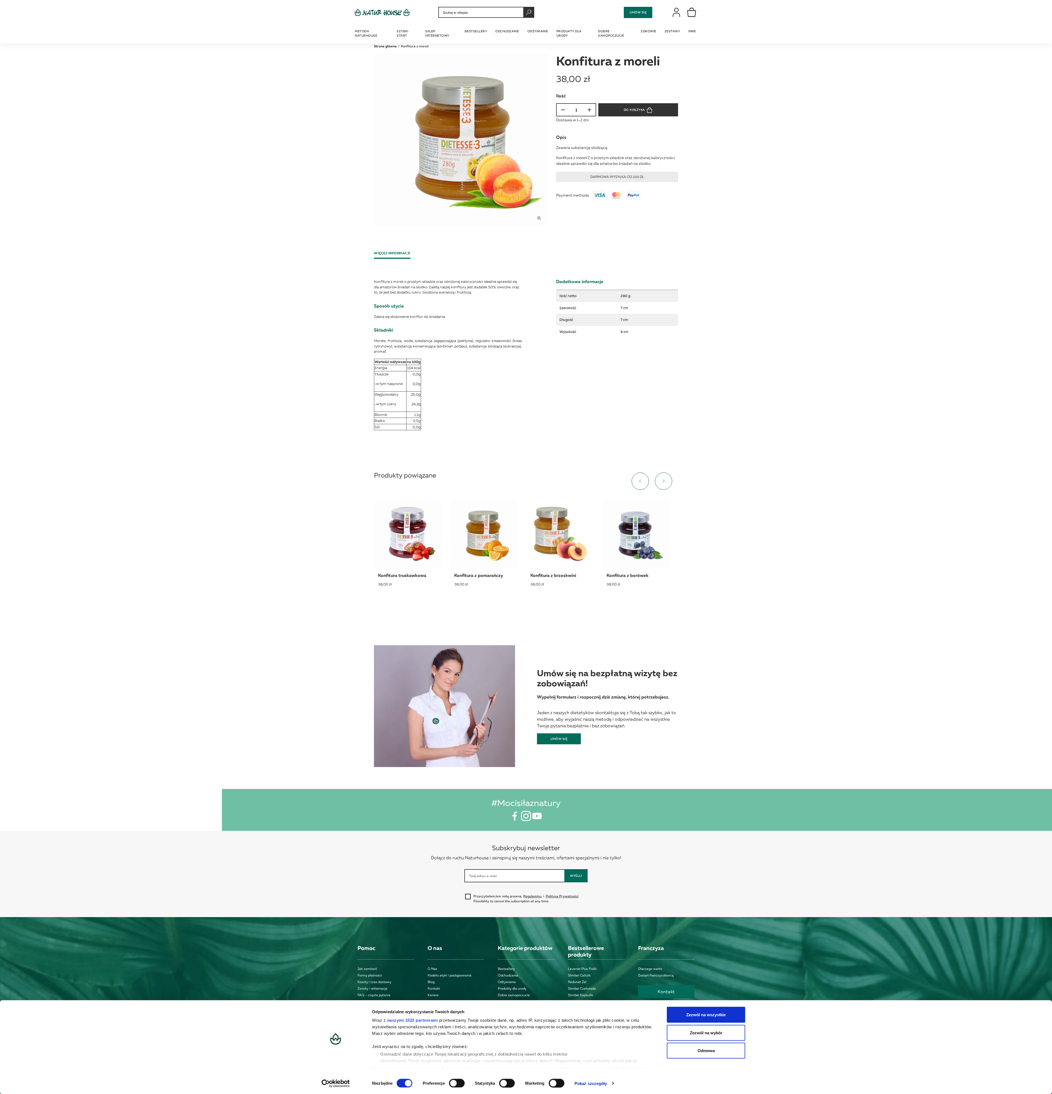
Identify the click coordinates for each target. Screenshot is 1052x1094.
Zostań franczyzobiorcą (656, 975)
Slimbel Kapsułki (580, 995)
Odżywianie (507, 982)
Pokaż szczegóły (590, 1083)
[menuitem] (372, 33)
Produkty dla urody (512, 988)
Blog (431, 982)
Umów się (638, 12)
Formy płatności (370, 975)
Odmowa (706, 1050)
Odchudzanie (508, 975)
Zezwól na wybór (706, 1032)
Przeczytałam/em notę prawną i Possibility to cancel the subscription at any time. (526, 898)
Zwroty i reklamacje (372, 988)
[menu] (526, 33)
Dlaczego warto (650, 969)
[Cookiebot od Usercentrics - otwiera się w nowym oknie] (336, 1083)
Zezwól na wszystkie (706, 1014)
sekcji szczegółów (602, 1068)
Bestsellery (506, 969)
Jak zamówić (367, 969)
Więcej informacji (392, 253)
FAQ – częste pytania (374, 995)
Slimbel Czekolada (582, 988)
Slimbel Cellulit (579, 975)
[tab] (394, 253)
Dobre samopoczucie (514, 995)
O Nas (432, 969)
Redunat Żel (577, 982)
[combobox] (486, 12)
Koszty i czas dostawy (374, 982)
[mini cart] (691, 12)
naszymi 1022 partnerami (412, 1020)
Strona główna (385, 46)
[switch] (457, 1083)
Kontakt (434, 988)
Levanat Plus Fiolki (582, 969)
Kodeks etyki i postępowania (449, 975)
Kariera (433, 995)
